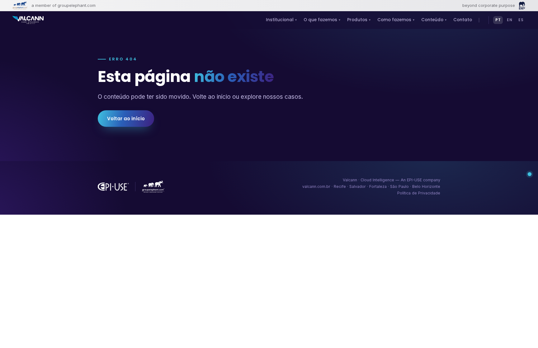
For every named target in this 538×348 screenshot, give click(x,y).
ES (520, 19)
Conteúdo (433, 20)
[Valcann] (28, 20)
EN (509, 19)
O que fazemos (322, 20)
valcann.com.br (316, 186)
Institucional (281, 20)
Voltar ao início (126, 118)
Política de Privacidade (418, 193)
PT (498, 19)
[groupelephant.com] (19, 5)
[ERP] (522, 6)
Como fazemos (395, 20)
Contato (462, 20)
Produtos (358, 20)
